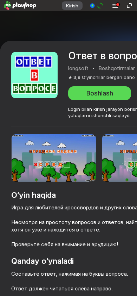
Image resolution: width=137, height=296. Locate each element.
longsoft (78, 68)
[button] (97, 5)
